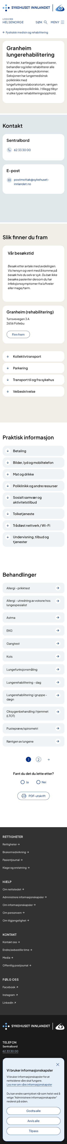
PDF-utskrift (37, 796)
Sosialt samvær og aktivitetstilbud (27, 499)
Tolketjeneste (23, 514)
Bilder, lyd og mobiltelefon (33, 462)
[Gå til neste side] (48, 759)
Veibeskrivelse (24, 391)
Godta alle (33, 1111)
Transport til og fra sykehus (33, 380)
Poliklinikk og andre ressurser (35, 486)
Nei (44, 782)
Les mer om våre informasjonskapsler (29, 1084)
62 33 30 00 (10, 1051)
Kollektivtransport (27, 356)
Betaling (19, 451)
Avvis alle (33, 1121)
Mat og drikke (23, 474)
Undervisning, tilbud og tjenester (31, 539)
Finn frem (18, 334)
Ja (27, 782)
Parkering (20, 368)
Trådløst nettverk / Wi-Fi (31, 525)
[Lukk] (57, 1064)
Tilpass (33, 1131)
